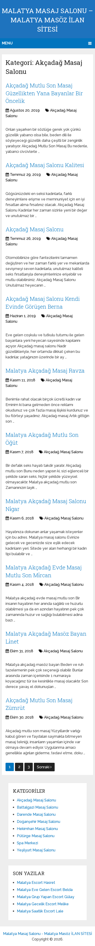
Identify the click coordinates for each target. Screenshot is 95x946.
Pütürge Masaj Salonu (35, 836)
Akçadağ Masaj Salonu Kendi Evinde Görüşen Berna (43, 302)
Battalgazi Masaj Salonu (37, 807)
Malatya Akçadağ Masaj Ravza (45, 370)
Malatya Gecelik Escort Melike (43, 904)
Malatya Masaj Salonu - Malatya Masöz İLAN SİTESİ (47, 933)
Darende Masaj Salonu (36, 814)
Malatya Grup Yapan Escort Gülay (45, 897)
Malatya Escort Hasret (36, 882)
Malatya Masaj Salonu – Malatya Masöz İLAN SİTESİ (47, 19)
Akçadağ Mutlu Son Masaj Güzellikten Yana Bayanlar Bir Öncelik (44, 93)
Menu (7, 43)
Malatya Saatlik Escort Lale (40, 911)
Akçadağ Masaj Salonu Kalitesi (45, 165)
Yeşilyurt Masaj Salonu (36, 850)
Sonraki (43, 767)
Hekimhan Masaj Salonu (37, 829)
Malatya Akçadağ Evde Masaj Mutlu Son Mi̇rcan (44, 571)
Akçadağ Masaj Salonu (35, 229)
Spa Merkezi (27, 843)
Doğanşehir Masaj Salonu (38, 821)
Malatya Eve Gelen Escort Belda (45, 890)
